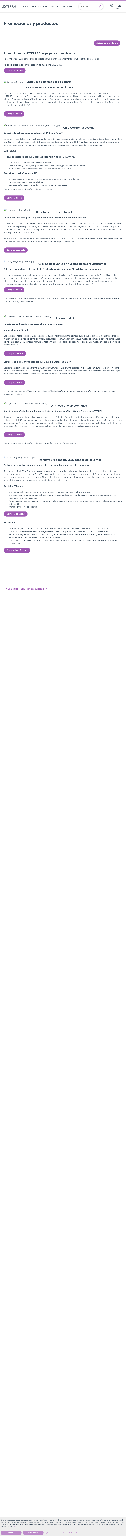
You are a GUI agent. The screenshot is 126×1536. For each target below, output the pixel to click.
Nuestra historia (39, 6)
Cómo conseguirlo (15, 250)
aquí (15, 1527)
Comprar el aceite (15, 514)
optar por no (33, 1533)
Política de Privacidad (71, 1533)
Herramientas (69, 6)
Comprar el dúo (14, 434)
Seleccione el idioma (107, 43)
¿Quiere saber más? (53, 1533)
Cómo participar (14, 70)
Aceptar (11, 1533)
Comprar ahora (14, 114)
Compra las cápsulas (17, 550)
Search (100, 6)
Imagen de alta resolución (35, 589)
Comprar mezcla (14, 353)
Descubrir (54, 6)
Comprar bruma (14, 382)
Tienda (25, 6)
